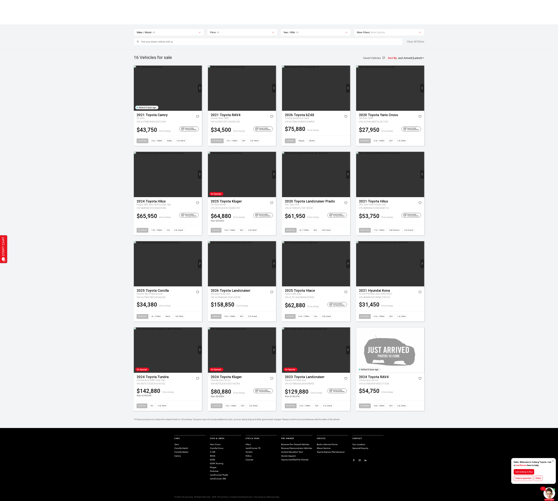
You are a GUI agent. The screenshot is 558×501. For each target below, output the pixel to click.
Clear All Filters (415, 41)
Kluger (213, 467)
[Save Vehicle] (197, 117)
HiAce (249, 455)
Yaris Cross (215, 444)
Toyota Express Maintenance (331, 451)
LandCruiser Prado (219, 474)
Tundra (249, 451)
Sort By (392, 58)
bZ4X (212, 459)
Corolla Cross (216, 448)
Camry (177, 455)
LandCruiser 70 (253, 448)
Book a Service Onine (327, 444)
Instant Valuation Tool (292, 451)
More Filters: (363, 32)
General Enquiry (360, 448)
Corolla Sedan (181, 451)
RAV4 (212, 455)
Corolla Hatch (181, 448)
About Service (323, 448)
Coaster (249, 459)
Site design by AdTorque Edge (266, 496)
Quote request (288, 455)
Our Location (358, 444)
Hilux (248, 444)
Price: (213, 32)
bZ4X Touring (216, 463)
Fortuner (214, 471)
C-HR (212, 451)
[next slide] (200, 88)
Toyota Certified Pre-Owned (294, 459)
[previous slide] (136, 88)
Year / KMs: (289, 32)
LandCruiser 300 (218, 478)
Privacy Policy (222, 496)
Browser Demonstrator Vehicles (296, 448)
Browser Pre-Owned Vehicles (295, 444)
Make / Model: (144, 32)
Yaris (176, 444)
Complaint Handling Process (241, 496)
